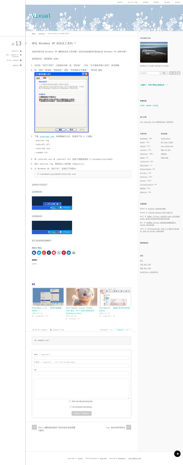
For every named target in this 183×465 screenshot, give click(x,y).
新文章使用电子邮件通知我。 (82, 407)
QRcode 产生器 (133, 2)
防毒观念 (156, 2)
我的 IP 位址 (166, 150)
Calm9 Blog (165, 138)
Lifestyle (144, 161)
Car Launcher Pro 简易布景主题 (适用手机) (157, 122)
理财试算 (120, 2)
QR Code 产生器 (167, 142)
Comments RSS (58, 330)
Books (142, 142)
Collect (143, 150)
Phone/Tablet (145, 169)
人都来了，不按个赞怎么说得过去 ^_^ (154, 85)
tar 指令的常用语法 (115, 427)
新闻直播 (145, 2)
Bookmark (144, 138)
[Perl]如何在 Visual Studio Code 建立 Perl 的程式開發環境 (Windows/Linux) (80, 310)
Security (144, 177)
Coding (143, 146)
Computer (41, 33)
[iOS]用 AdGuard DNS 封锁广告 (160, 213)
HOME (33, 33)
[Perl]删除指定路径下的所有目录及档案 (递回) (56, 429)
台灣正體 (155, 105)
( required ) (42, 354)
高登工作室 (164, 158)
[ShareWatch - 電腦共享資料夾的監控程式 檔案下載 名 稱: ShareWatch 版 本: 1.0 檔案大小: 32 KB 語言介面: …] (114, 296)
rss (178, 73)
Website (143, 192)
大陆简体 (148, 105)
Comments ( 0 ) (123, 330)
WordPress (122, 458)
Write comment (13, 60)
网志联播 (167, 2)
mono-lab (103, 458)
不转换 (142, 105)
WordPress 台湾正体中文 (149, 272)
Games (142, 158)
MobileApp (144, 165)
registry (14, 55)
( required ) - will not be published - (55, 362)
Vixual (41, 16)
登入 (141, 261)
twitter (174, 73)
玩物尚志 (164, 154)
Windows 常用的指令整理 (157, 209)
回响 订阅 (145, 268)
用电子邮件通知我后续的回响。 (83, 401)
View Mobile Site (134, 458)
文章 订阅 (145, 264)
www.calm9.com (167, 146)
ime (7, 55)
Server (143, 181)
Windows (15, 56)
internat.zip (47, 136)
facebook (171, 73)
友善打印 (15, 65)
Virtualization (146, 184)
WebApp (143, 188)
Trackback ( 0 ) (107, 330)
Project (143, 173)
